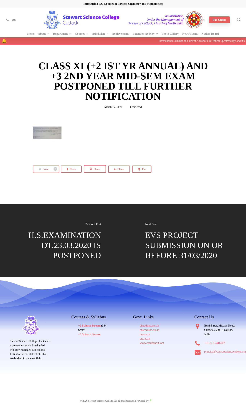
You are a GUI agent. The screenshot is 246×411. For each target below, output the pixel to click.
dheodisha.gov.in (149, 325)
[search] (239, 20)
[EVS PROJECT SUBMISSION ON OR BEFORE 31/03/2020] (184, 240)
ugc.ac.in (145, 338)
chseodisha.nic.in (149, 329)
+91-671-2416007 (214, 342)
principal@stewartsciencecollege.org (225, 351)
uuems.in (145, 334)
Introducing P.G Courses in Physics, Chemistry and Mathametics (123, 3)
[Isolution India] (158, 400)
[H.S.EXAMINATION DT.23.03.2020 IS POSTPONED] (61, 240)
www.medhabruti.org (152, 342)
